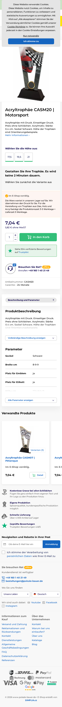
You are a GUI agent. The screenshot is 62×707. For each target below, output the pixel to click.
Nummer (9, 237)
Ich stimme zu (31, 41)
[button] (31, 338)
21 (28, 156)
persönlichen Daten (19, 556)
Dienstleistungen (12, 640)
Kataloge (37, 640)
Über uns (37, 635)
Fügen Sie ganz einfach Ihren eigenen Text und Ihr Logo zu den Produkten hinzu (34, 495)
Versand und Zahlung (14, 624)
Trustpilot (24, 252)
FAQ (4, 651)
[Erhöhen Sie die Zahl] (15, 235)
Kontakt (6, 635)
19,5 (19, 156)
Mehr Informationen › (17, 135)
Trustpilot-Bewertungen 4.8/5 (25, 527)
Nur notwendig (31, 35)
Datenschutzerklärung (15, 656)
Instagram (11, 605)
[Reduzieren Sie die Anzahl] (15, 239)
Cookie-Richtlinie (16, 26)
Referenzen (8, 660)
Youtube (36, 602)
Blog (34, 644)
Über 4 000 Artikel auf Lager (24, 517)
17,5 (10, 156)
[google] (31, 687)
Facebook (51, 602)
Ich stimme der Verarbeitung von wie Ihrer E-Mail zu (31, 554)
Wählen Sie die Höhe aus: (21, 148)
